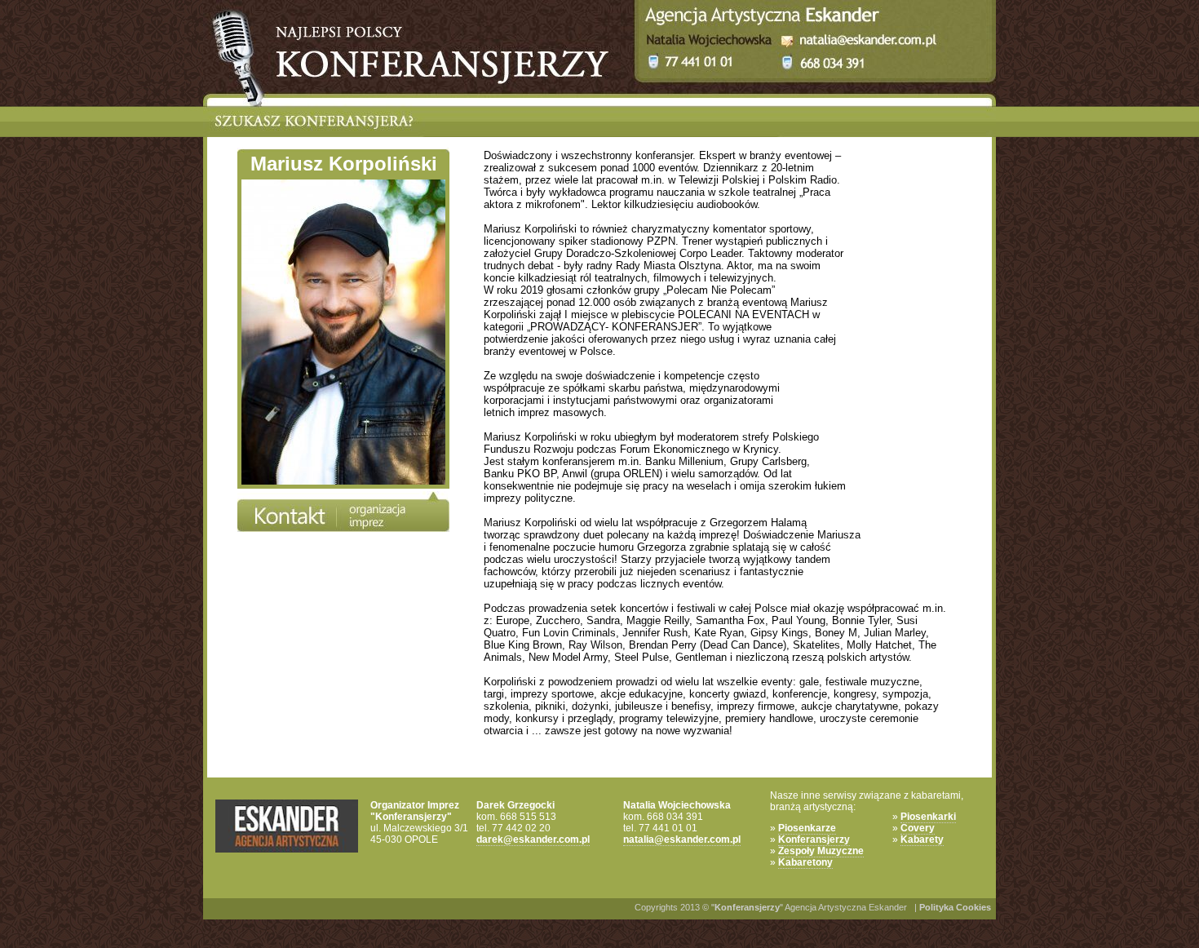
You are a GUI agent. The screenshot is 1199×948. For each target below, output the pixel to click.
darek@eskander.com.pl (533, 839)
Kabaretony (805, 862)
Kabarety (922, 839)
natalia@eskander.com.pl (682, 839)
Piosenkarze (807, 828)
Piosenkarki (928, 816)
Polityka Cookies (955, 907)
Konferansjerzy (814, 839)
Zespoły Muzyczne (821, 851)
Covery (917, 828)
